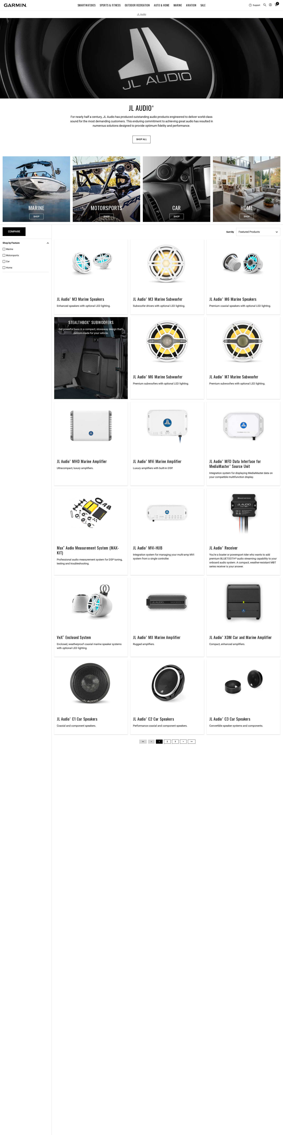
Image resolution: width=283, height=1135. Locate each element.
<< (143, 741)
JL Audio (141, 14)
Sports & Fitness (110, 5)
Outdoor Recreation (137, 5)
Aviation (191, 5)
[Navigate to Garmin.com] (15, 5)
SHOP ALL (141, 139)
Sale (203, 5)
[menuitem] (254, 5)
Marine (178, 5)
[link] (141, 58)
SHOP (36, 216)
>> (192, 741)
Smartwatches (87, 5)
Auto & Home (161, 5)
